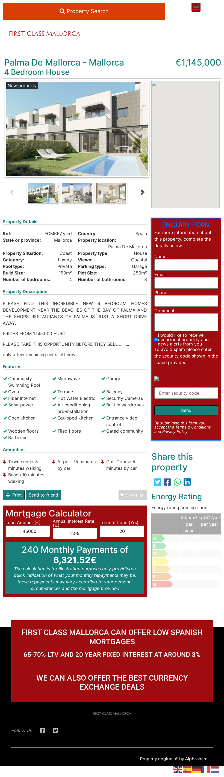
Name (160, 256)
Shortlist (134, 495)
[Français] (206, 769)
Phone (160, 292)
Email (160, 274)
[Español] (187, 769)
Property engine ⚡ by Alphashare (174, 758)
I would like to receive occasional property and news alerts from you (183, 339)
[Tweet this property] (157, 482)
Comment (164, 310)
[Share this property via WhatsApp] (177, 482)
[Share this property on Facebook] (167, 482)
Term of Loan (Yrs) (119, 522)
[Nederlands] (215, 769)
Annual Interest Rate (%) (73, 523)
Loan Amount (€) (23, 522)
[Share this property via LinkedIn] (187, 482)
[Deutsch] (196, 769)
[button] (196, 7)
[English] (178, 769)
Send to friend (43, 495)
